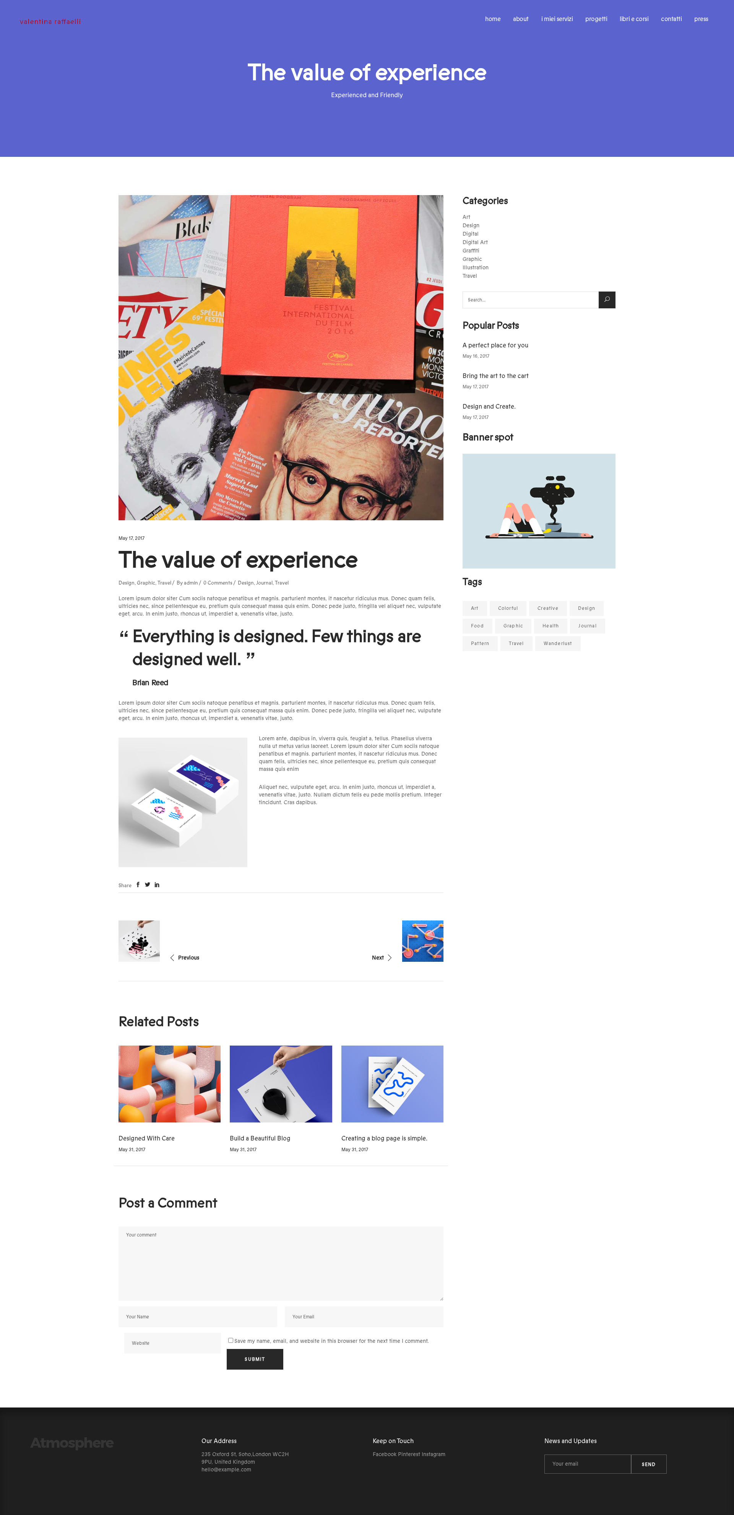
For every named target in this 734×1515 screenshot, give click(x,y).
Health (550, 626)
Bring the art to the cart (496, 376)
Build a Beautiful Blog (260, 1138)
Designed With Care (147, 1138)
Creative (548, 608)
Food (477, 626)
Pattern (480, 643)
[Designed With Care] (170, 1084)
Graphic (146, 582)
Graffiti (471, 251)
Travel (164, 582)
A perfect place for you (495, 345)
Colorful (508, 608)
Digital (471, 234)
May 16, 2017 (476, 356)
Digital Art (475, 242)
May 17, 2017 (132, 538)
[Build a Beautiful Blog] (281, 1084)
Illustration (476, 267)
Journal (264, 582)
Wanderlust (558, 643)
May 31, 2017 (132, 1149)
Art (466, 217)
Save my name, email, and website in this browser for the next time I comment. (331, 1341)
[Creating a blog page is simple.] (392, 1084)
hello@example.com (226, 1470)
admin (191, 582)
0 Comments (217, 582)
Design (127, 582)
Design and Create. (489, 407)
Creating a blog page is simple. (384, 1138)
